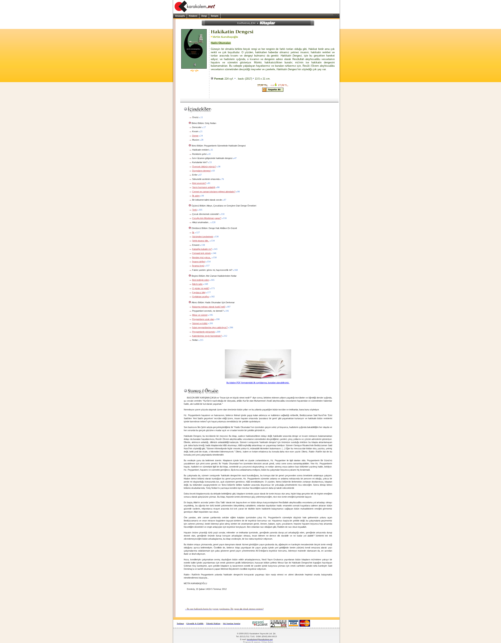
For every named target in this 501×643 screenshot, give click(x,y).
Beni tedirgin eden (200, 280)
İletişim (214, 16)
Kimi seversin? (199, 183)
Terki (194, 210)
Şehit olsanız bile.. (200, 240)
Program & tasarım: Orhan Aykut (258, 642)
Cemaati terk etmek (201, 253)
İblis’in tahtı (197, 284)
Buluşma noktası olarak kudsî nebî (208, 307)
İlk (193, 232)
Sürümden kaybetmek (202, 236)
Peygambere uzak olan (203, 319)
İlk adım (196, 196)
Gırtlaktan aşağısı (200, 296)
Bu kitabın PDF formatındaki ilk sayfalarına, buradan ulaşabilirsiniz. (257, 382)
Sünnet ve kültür (200, 323)
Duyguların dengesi (201, 170)
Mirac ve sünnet (199, 315)
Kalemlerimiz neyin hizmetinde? (207, 336)
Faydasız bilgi (198, 292)
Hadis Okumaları (221, 42)
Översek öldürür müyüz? (204, 166)
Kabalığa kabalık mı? (202, 249)
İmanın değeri (198, 261)
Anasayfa (180, 16)
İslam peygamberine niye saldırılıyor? (210, 327)
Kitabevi (193, 16)
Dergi (204, 16)
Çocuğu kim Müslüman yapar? (206, 218)
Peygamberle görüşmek (203, 332)
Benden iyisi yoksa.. (201, 257)
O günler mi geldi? (200, 288)
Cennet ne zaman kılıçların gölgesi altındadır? (213, 191)
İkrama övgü (198, 266)
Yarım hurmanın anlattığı (203, 187)
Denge (195, 136)
